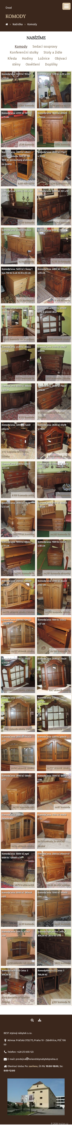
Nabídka (18, 24)
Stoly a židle (53, 52)
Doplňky (51, 64)
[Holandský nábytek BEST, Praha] (7, 24)
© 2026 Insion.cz (59, 1123)
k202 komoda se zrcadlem (19, 339)
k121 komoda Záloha (58, 378)
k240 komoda (62, 222)
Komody (32, 24)
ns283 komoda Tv (60, 534)
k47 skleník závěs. (59, 690)
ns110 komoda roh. (23, 807)
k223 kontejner (25, 300)
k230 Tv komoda (61, 261)
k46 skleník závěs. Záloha (19, 690)
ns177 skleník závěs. (22, 651)
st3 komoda (63, 495)
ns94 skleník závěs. (23, 846)
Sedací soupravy (44, 47)
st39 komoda (26, 144)
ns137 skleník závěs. (58, 768)
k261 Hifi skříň (26, 183)
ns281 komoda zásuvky (57, 573)
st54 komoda (62, 144)
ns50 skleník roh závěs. (20, 963)
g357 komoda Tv (61, 1002)
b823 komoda (62, 963)
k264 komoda (26, 105)
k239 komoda (26, 222)
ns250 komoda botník (57, 612)
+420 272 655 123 (25, 1051)
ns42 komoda (62, 924)
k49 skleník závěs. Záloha (19, 729)
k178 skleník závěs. (59, 339)
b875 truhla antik (24, 885)
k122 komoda (26, 417)
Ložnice (44, 58)
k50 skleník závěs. (59, 729)
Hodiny (27, 58)
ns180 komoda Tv (60, 651)
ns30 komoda (26, 924)
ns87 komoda (62, 807)
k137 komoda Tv (25, 378)
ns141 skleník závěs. (22, 768)
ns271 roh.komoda (23, 534)
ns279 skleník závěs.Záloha (18, 612)
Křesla (12, 58)
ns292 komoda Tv (24, 573)
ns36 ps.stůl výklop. (59, 885)
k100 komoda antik (23, 495)
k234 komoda (26, 261)
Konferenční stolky (24, 52)
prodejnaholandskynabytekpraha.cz (37, 1059)
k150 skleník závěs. (59, 456)
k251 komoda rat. (60, 183)
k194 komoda (62, 300)
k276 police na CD (60, 105)
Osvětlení (33, 64)
